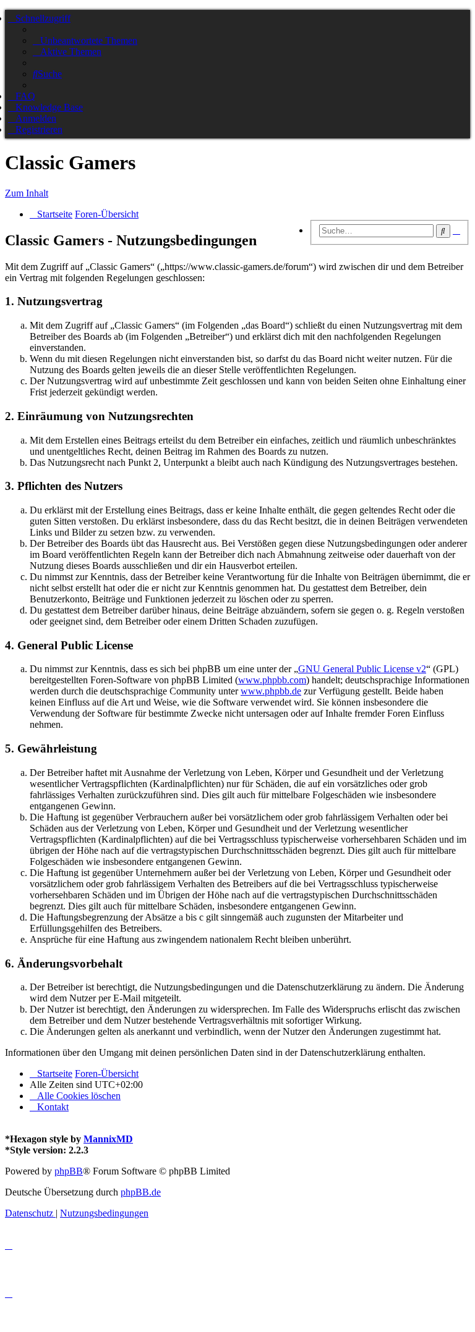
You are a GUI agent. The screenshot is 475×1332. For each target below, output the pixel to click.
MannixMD (108, 1139)
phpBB (68, 1171)
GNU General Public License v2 (362, 669)
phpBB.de (141, 1192)
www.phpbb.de (271, 691)
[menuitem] (85, 40)
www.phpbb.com (272, 680)
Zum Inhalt (26, 193)
